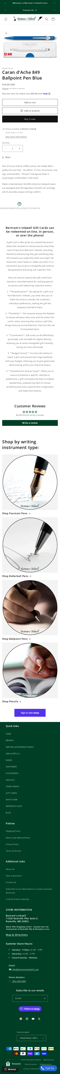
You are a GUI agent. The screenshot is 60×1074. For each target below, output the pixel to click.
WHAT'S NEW (11, 799)
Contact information (31, 1069)
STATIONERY (11, 766)
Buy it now (30, 119)
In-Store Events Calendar (17, 899)
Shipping (5, 88)
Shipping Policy (13, 831)
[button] (6, 19)
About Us (10, 869)
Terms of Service (13, 851)
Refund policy (49, 1060)
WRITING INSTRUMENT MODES (20, 747)
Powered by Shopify (33, 1060)
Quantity (5, 143)
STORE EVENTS (12, 786)
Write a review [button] (30, 422)
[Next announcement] (54, 3)
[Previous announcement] (5, 3)
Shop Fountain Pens (14, 513)
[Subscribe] (44, 998)
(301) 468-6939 (19, 981)
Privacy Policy (12, 844)
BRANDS (10, 740)
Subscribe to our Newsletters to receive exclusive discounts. (29, 891)
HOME (8, 733)
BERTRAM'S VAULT (14, 806)
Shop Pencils (10, 701)
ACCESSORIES (12, 773)
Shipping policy (46, 1064)
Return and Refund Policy (18, 837)
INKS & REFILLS (13, 753)
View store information (16, 136)
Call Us (49, 1068)
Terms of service (31, 1064)
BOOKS (9, 760)
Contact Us (11, 882)
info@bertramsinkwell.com (25, 969)
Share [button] (7, 157)
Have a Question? (14, 875)
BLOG (8, 812)
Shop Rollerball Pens (15, 576)
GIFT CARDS (11, 793)
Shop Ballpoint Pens (15, 638)
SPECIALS (10, 780)
